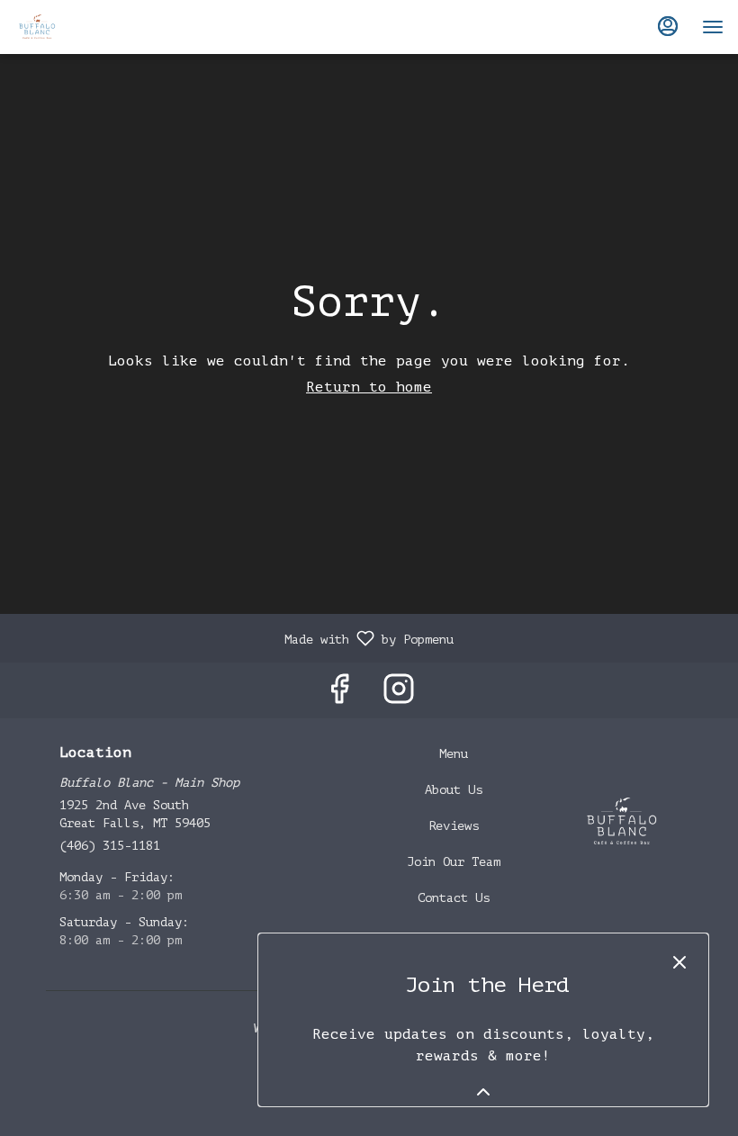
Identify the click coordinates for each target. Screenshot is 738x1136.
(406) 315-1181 (109, 845)
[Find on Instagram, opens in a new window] (398, 694)
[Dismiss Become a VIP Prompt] (679, 962)
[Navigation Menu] (713, 27)
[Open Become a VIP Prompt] (483, 1092)
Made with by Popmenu (234, 638)
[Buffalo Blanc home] (95, 27)
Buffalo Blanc (621, 821)
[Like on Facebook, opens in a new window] (339, 694)
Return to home (369, 387)
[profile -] (668, 26)
